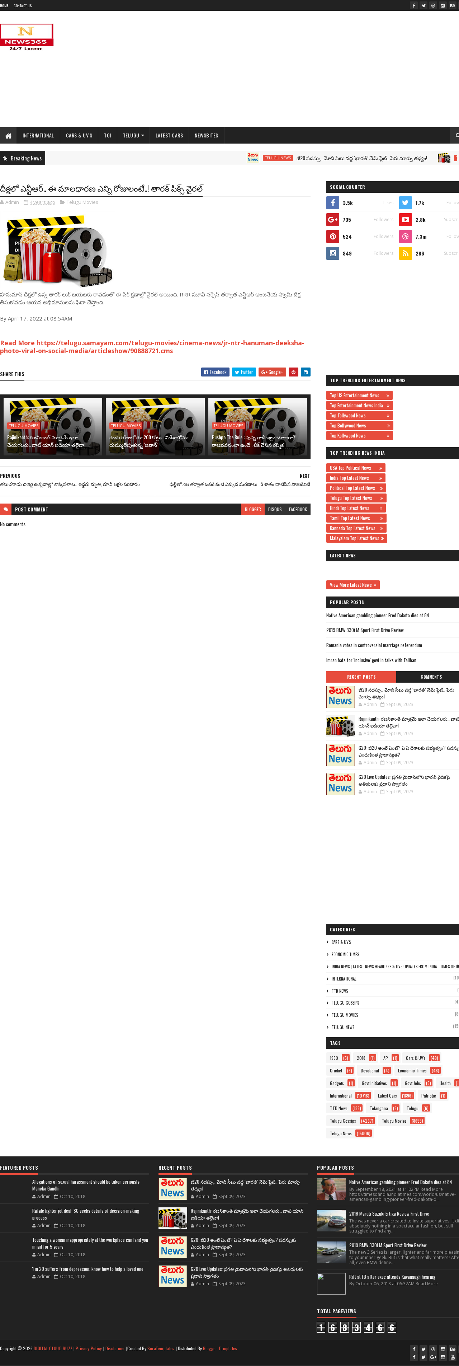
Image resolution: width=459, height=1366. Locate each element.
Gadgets (337, 1083)
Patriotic (428, 1096)
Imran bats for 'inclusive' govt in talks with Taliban (371, 660)
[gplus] (433, 1357)
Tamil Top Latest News (354, 517)
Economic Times (345, 954)
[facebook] (414, 5)
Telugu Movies (82, 202)
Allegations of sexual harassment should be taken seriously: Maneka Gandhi (86, 1185)
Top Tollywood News (357, 415)
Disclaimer (115, 1348)
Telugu (131, 135)
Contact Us (23, 5)
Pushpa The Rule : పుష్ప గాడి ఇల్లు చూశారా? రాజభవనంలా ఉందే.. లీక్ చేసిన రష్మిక (253, 440)
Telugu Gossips (345, 1003)
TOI (107, 135)
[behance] (452, 5)
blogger (253, 509)
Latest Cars (169, 135)
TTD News (340, 991)
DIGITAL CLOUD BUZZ (53, 1348)
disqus (275, 509)
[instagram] (443, 5)
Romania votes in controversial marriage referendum (374, 645)
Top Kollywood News (357, 435)
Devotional (370, 1070)
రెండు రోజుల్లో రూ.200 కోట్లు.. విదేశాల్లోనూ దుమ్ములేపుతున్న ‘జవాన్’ (148, 440)
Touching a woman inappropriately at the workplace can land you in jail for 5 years (90, 1243)
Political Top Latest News (354, 487)
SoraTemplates (161, 1348)
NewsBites (206, 135)
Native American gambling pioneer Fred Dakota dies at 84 (377, 615)
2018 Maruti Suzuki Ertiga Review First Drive (389, 1213)
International (38, 135)
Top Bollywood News (357, 425)
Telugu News (258, 157)
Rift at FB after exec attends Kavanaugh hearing (392, 1276)
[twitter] (423, 5)
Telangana (379, 1108)
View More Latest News (351, 584)
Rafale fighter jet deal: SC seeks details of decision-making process (85, 1214)
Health (445, 1083)
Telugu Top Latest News (354, 497)
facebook (298, 509)
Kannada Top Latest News (354, 528)
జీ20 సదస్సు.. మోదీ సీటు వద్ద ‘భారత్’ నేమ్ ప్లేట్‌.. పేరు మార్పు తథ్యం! (342, 158)
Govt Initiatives (374, 1083)
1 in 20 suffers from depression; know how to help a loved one (87, 1268)
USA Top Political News (354, 467)
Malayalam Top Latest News (354, 538)
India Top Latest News (354, 477)
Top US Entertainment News (357, 395)
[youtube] (452, 1357)
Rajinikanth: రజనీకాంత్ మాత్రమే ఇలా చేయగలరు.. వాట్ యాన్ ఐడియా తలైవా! (46, 440)
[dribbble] (433, 5)
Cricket (336, 1070)
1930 (334, 1058)
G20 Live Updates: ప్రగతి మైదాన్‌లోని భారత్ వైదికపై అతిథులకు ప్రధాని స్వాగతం (404, 780)
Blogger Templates (220, 1348)
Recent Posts (361, 677)
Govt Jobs (413, 1083)
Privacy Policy (89, 1348)
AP (385, 1058)
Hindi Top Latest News (354, 507)
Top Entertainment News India (357, 405)
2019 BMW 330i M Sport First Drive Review (365, 629)
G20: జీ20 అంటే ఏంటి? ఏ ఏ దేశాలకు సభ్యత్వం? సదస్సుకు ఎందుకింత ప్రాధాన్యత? (243, 1243)
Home (4, 5)
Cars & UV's (79, 135)
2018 (361, 1058)
